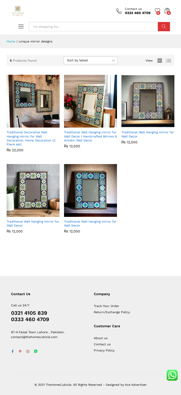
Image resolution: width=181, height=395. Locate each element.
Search (164, 26)
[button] (23, 125)
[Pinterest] (20, 351)
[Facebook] (12, 351)
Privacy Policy (104, 350)
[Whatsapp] (36, 351)
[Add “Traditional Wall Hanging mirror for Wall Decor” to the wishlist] (158, 125)
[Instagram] (28, 352)
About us (100, 338)
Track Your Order (106, 306)
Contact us (133, 9)
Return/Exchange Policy (112, 312)
